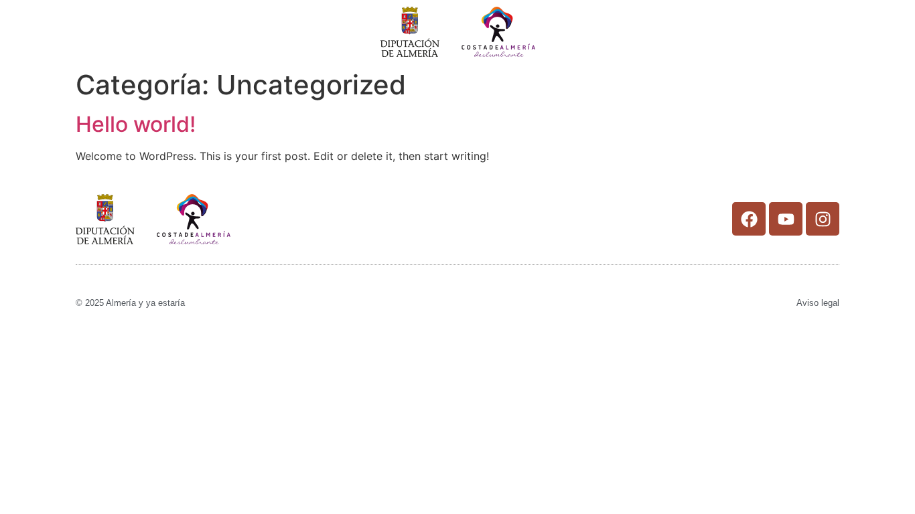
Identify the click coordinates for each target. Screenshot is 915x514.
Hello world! (136, 124)
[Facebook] (749, 219)
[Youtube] (785, 219)
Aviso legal (817, 303)
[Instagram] (822, 219)
